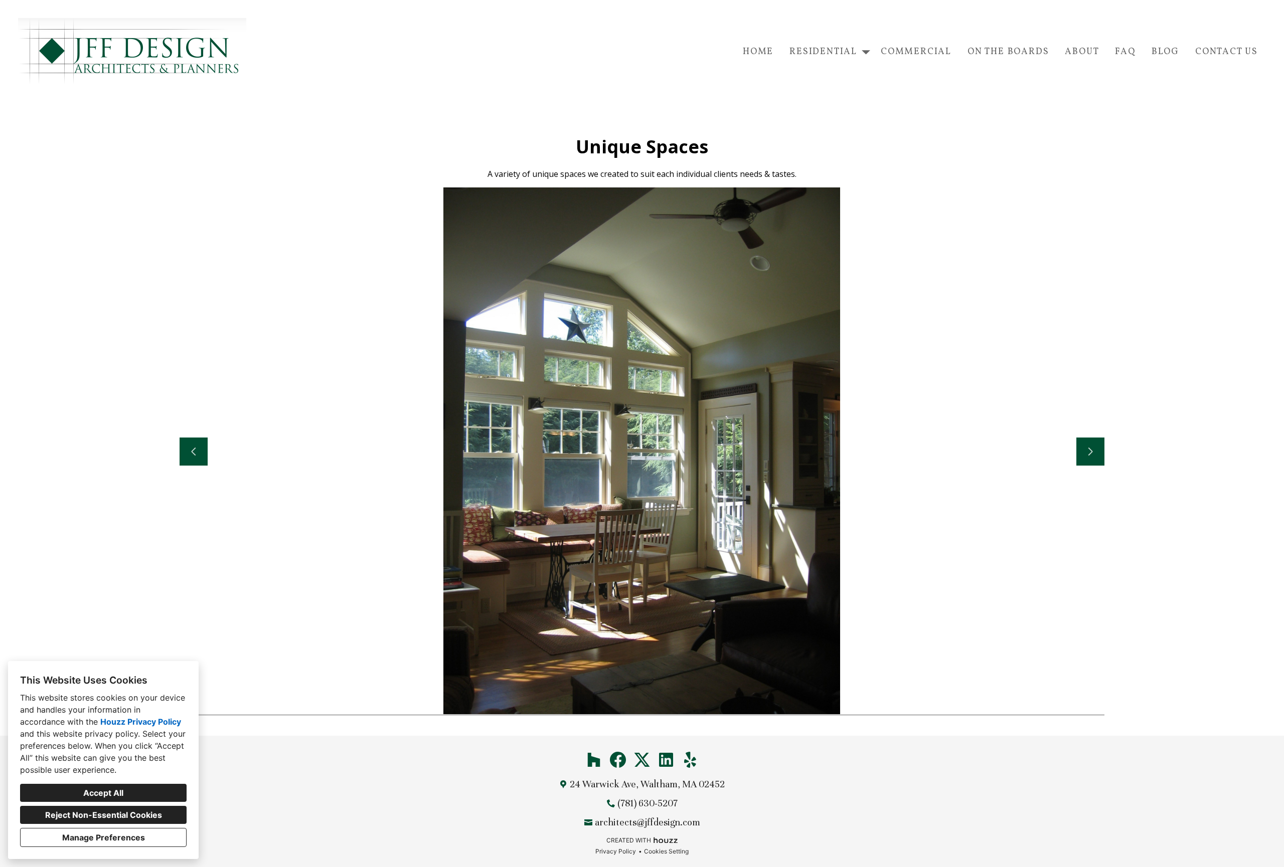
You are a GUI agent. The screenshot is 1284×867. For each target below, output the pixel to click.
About (1082, 52)
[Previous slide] (194, 452)
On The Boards (1008, 52)
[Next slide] (1090, 452)
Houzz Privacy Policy (140, 722)
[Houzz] (593, 759)
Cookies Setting (666, 851)
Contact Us (1226, 52)
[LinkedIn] (666, 759)
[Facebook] (617, 759)
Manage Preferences (103, 837)
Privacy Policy (615, 851)
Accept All (103, 793)
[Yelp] (690, 759)
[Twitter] (642, 759)
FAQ (1125, 52)
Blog (1165, 52)
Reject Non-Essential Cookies (103, 815)
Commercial (916, 52)
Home (758, 52)
